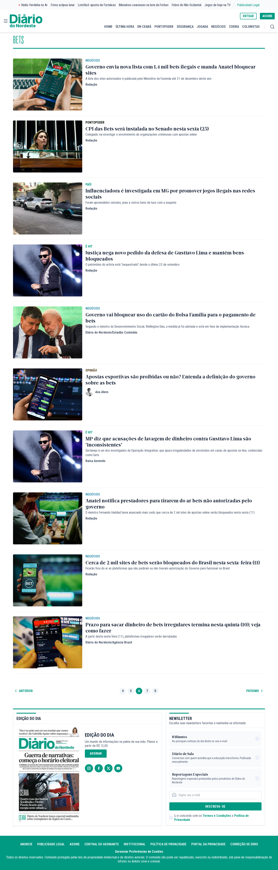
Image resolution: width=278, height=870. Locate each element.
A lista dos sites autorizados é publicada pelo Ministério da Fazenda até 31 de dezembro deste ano (148, 79)
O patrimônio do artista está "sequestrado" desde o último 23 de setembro (132, 264)
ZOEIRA (234, 27)
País (88, 184)
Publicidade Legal (248, 5)
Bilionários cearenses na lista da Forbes (144, 5)
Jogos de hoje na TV (218, 5)
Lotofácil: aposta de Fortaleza (97, 5)
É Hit (89, 246)
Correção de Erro (244, 844)
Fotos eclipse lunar (63, 5)
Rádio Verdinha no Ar (34, 5)
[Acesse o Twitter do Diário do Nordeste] (108, 768)
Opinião (91, 370)
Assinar (96, 753)
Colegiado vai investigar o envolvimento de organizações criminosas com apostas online (141, 134)
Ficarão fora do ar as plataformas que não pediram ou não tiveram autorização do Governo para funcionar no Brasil (157, 568)
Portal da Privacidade (208, 844)
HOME (108, 27)
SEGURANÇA (185, 27)
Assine (75, 844)
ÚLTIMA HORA (125, 27)
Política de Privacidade (168, 844)
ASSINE (267, 16)
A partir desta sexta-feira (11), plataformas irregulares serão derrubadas (131, 636)
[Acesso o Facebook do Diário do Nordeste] (99, 768)
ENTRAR (248, 16)
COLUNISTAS (251, 27)
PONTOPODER (163, 27)
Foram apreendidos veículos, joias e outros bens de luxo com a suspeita (130, 203)
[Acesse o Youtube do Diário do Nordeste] (118, 768)
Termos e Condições (217, 816)
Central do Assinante (101, 844)
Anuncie (26, 844)
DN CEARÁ (144, 27)
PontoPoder (94, 122)
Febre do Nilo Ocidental (186, 5)
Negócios (92, 60)
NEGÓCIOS (218, 27)
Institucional (135, 844)
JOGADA (202, 27)
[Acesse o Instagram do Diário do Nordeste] (89, 768)
